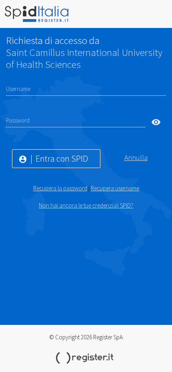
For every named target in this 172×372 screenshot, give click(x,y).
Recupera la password (60, 188)
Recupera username (115, 188)
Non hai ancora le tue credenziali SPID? (86, 205)
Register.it (86, 358)
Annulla (136, 157)
